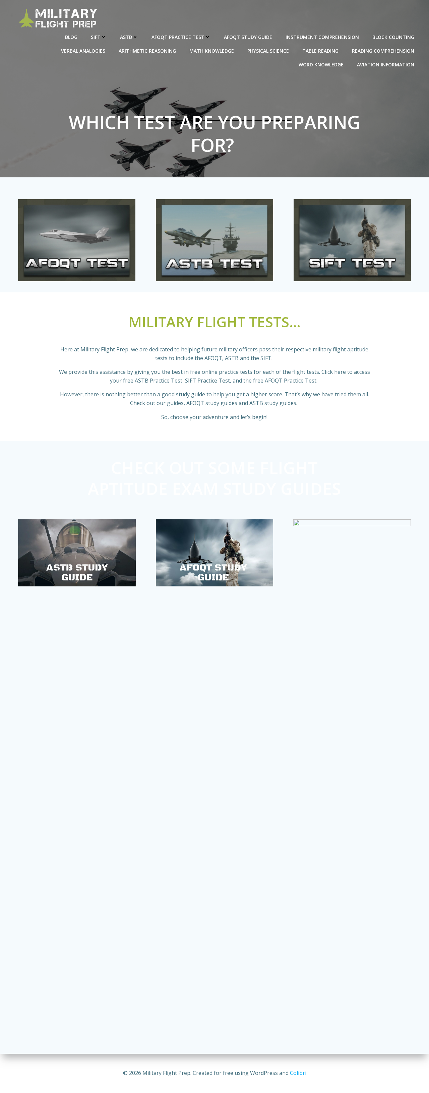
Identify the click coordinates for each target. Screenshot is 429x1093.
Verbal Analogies (83, 51)
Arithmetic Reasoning (147, 51)
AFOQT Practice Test (177, 37)
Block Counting (393, 37)
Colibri (298, 1073)
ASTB (126, 37)
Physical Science (268, 51)
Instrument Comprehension (322, 37)
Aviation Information (385, 64)
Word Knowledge (321, 64)
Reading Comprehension (383, 51)
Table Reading (320, 51)
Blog (71, 37)
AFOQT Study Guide (248, 37)
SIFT (96, 37)
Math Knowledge (211, 51)
